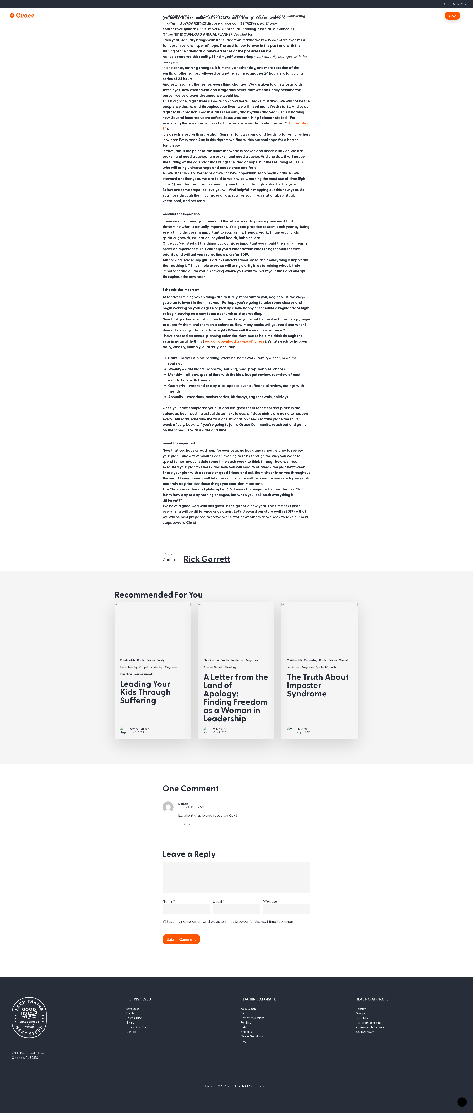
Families (246, 1022)
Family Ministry (128, 667)
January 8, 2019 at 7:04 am (193, 807)
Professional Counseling (371, 1027)
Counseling (310, 660)
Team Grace (134, 1017)
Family (160, 660)
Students (246, 1031)
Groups (360, 1013)
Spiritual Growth (143, 673)
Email (218, 901)
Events (130, 1013)
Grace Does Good (137, 1027)
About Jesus (248, 1008)
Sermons (246, 1013)
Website (270, 901)
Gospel (143, 667)
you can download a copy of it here (234, 341)
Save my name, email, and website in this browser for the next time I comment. (230, 921)
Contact (131, 1031)
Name (169, 901)
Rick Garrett (207, 559)
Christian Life (127, 660)
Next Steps (132, 1008)
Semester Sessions (252, 1017)
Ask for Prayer (365, 1032)
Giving (130, 1022)
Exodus (151, 660)
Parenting (126, 673)
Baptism (361, 1008)
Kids (243, 1027)
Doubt (141, 660)
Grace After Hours (252, 1036)
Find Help (362, 1018)
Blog (243, 1041)
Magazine (171, 667)
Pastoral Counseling (369, 1022)
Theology (230, 667)
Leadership (156, 667)
